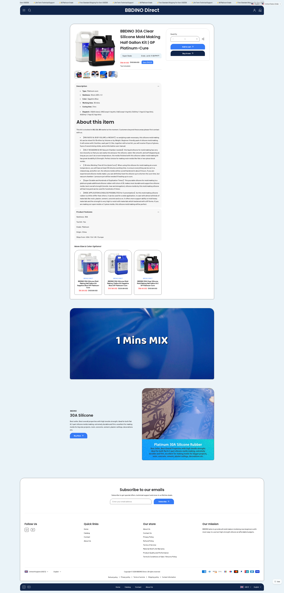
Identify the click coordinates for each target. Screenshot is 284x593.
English (256, 587)
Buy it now (186, 53)
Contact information (169, 577)
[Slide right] (116, 72)
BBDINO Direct (142, 572)
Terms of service (139, 577)
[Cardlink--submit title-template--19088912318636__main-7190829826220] (117, 263)
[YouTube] (33, 530)
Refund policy (113, 577)
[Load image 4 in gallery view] (103, 74)
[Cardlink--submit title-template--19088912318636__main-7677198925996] (147, 263)
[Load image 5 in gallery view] (112, 74)
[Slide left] (116, 76)
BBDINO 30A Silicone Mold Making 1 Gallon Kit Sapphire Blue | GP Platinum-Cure (118, 283)
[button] (260, 10)
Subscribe (163, 501)
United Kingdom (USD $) (37, 572)
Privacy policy (125, 577)
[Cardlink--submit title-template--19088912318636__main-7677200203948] (88, 263)
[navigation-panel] (24, 10)
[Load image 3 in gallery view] (95, 74)
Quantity (174, 34)
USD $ (247, 587)
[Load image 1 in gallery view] (78, 74)
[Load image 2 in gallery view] (86, 74)
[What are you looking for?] (29, 10)
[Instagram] (27, 530)
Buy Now (77, 436)
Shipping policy (153, 577)
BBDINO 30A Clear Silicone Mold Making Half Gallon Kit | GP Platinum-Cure (147, 283)
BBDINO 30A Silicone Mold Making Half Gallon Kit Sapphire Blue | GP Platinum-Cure (88, 284)
